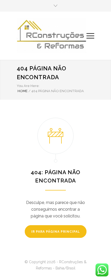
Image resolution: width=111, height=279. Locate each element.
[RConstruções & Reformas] (51, 35)
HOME (23, 91)
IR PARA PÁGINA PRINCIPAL (55, 231)
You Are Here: (28, 86)
